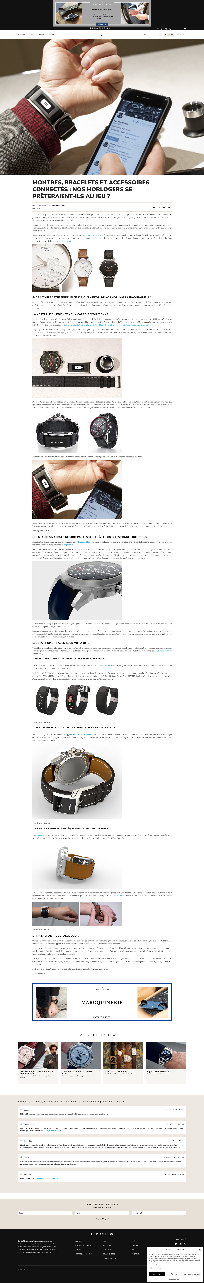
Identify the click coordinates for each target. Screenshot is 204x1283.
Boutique (180, 35)
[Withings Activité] (77, 291)
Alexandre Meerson (85, 542)
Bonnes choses (109, 1258)
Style (31, 35)
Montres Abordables (83, 1254)
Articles (147, 35)
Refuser (174, 1274)
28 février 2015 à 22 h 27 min (174, 1124)
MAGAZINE (169, 35)
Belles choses (109, 1254)
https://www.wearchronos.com (47, 1178)
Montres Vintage (82, 1250)
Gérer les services (155, 1268)
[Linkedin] (164, 207)
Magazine (135, 1254)
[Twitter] (154, 207)
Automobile (41, 35)
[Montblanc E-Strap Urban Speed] (77, 452)
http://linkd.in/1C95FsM (54, 1131)
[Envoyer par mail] (169, 207)
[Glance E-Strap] (77, 888)
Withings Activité (92, 235)
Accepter (157, 1274)
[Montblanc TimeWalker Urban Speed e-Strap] (77, 397)
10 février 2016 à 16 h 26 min (174, 1174)
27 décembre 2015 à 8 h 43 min (173, 1158)
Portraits (52, 38)
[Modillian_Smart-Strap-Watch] (77, 819)
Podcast (135, 1245)
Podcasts (158, 35)
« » (106, 325)
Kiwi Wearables (38, 835)
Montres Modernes (26, 38)
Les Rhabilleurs (59, 205)
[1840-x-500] (102, 1020)
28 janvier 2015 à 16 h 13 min (174, 1110)
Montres (21, 35)
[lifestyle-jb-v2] (102, 13)
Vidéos (134, 1241)
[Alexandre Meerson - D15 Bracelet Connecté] (77, 619)
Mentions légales (174, 1279)
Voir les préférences (192, 1274)
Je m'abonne (102, 1219)
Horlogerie (36, 208)
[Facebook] (159, 207)
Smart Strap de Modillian (81, 735)
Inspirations (54, 35)
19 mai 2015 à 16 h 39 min (175, 1141)
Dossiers (135, 1250)
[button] (200, 1250)
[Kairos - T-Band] (77, 718)
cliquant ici (66, 241)
